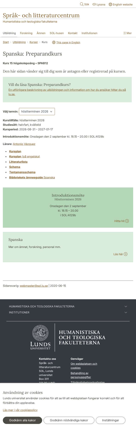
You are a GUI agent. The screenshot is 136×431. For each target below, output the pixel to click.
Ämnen (41, 33)
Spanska (32, 177)
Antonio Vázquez (24, 144)
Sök (86, 4)
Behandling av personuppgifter (81, 375)
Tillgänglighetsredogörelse (88, 382)
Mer (129, 33)
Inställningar (110, 420)
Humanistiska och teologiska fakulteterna (30, 21)
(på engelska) (24, 156)
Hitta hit (119, 221)
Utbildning (9, 33)
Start (6, 42)
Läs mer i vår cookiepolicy (20, 410)
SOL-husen (57, 33)
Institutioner (19, 312)
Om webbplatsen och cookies (84, 365)
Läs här (119, 254)
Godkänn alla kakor (22, 420)
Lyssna (101, 4)
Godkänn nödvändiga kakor (69, 420)
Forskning (26, 33)
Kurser (34, 42)
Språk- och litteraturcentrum (41, 15)
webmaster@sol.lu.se (34, 285)
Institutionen (89, 33)
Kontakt (72, 33)
